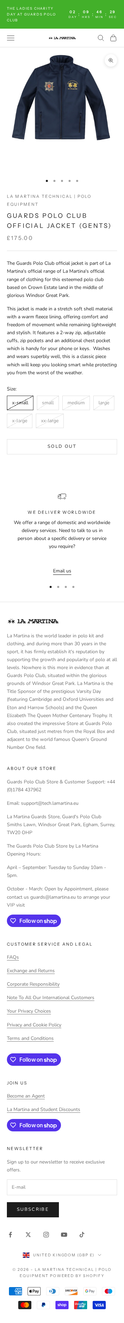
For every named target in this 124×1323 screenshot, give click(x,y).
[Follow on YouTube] (64, 1234)
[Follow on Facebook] (10, 1234)
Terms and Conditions (30, 1038)
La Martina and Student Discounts (43, 1109)
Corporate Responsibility (33, 984)
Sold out (62, 446)
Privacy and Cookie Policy (34, 1025)
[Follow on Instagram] (46, 1234)
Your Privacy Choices (29, 1011)
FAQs (13, 957)
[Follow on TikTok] (82, 1234)
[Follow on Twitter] (28, 1234)
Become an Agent (26, 1096)
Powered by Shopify (77, 1275)
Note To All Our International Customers (50, 997)
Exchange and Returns (31, 970)
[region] (62, 533)
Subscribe (33, 1209)
